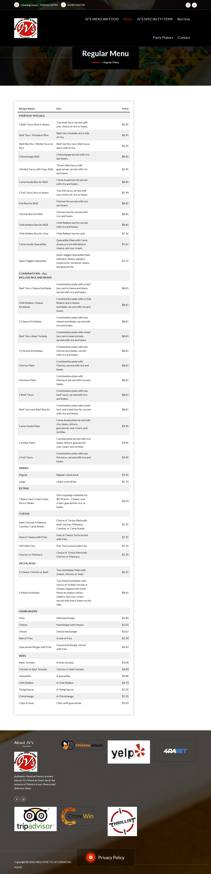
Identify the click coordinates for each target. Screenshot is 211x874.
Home (95, 62)
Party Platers (163, 37)
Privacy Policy (111, 857)
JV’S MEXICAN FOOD (102, 19)
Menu (127, 19)
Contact (184, 37)
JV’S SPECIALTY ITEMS (155, 19)
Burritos (183, 19)
